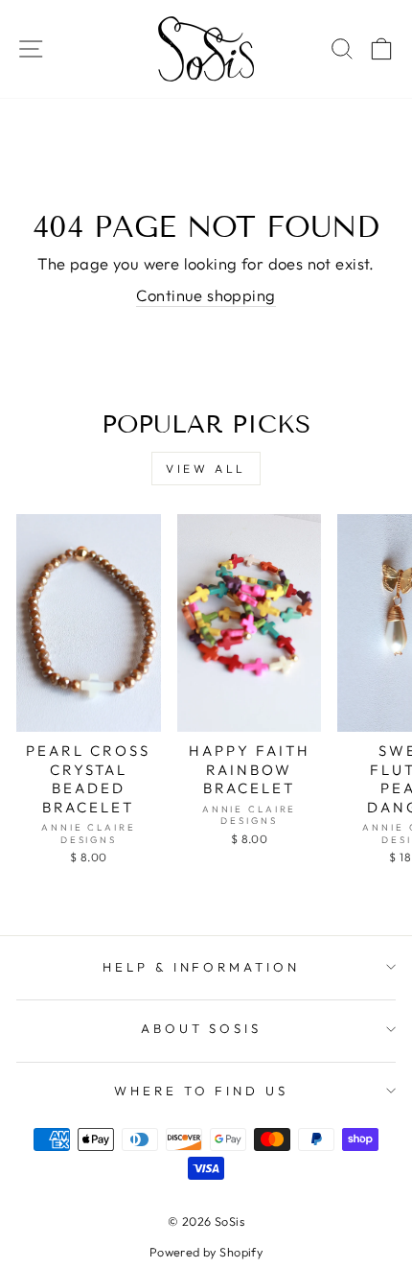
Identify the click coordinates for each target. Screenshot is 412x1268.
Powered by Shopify (206, 1251)
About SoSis (202, 1028)
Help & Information (202, 966)
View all (206, 468)
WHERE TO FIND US (201, 1090)
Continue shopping (205, 295)
